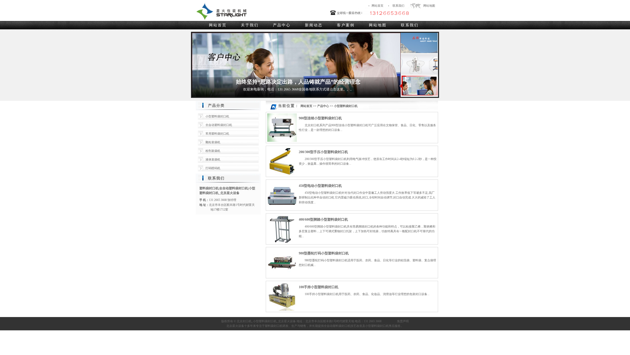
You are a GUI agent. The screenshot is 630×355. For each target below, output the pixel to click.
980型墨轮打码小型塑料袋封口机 (324, 253)
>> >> (329, 106)
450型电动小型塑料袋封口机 (320, 186)
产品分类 (216, 105)
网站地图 (429, 5)
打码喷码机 (212, 168)
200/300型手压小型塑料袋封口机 (323, 152)
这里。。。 (345, 89)
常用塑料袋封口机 (217, 133)
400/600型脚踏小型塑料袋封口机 (323, 219)
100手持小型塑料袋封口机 (318, 287)
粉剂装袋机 (212, 151)
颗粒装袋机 (212, 142)
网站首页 (377, 5)
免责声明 (403, 321)
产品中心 (282, 25)
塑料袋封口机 (274, 326)
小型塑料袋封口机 (217, 116)
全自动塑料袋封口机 (218, 125)
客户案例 (346, 25)
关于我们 (250, 25)
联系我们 (398, 5)
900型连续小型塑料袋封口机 (320, 118)
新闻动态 (314, 25)
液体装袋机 (212, 159)
